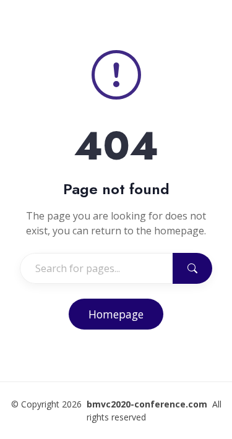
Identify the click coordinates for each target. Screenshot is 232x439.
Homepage (116, 314)
